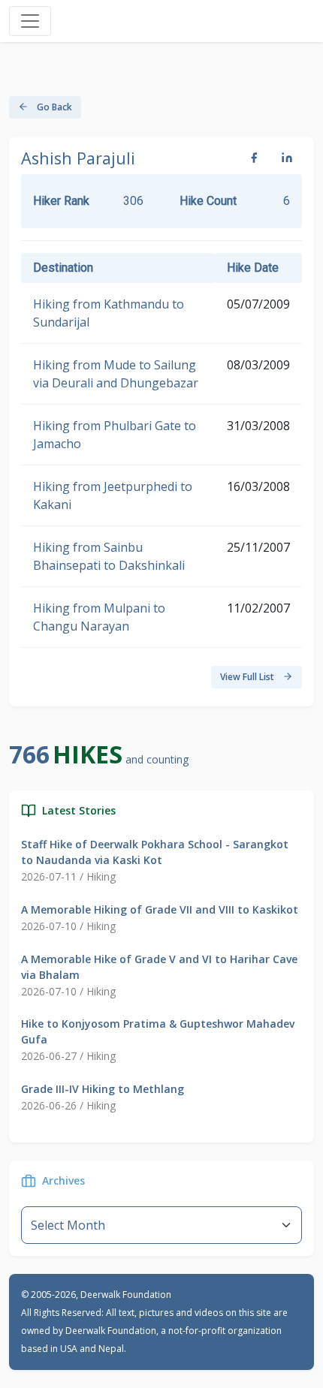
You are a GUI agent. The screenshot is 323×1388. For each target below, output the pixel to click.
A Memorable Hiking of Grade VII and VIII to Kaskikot (159, 909)
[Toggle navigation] (30, 21)
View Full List (248, 676)
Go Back (53, 107)
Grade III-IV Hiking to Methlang (102, 1089)
